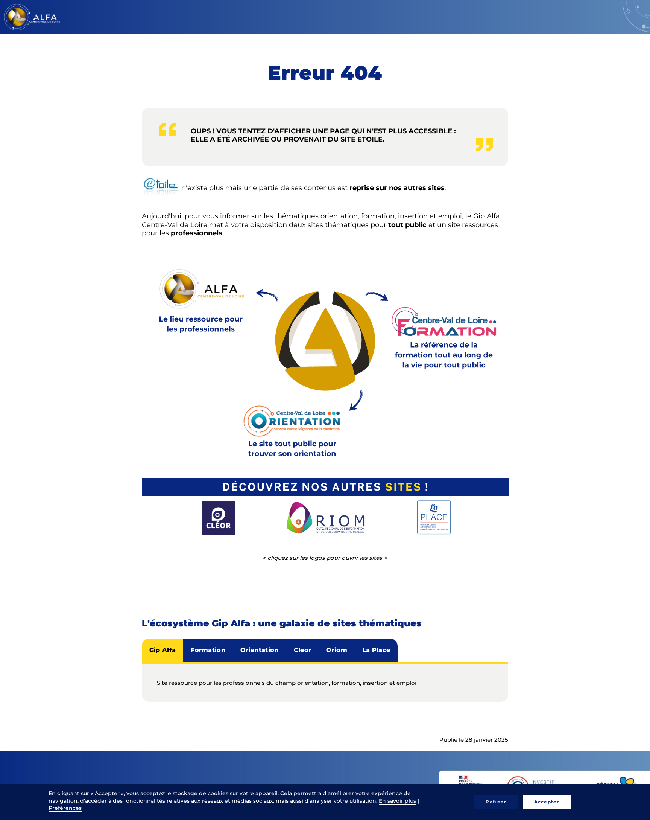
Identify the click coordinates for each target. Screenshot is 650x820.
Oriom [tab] (336, 650)
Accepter (546, 802)
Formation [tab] (208, 650)
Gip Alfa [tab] (162, 650)
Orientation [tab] (259, 650)
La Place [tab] (376, 650)
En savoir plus (397, 800)
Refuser (496, 802)
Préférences (65, 808)
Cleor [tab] (302, 650)
